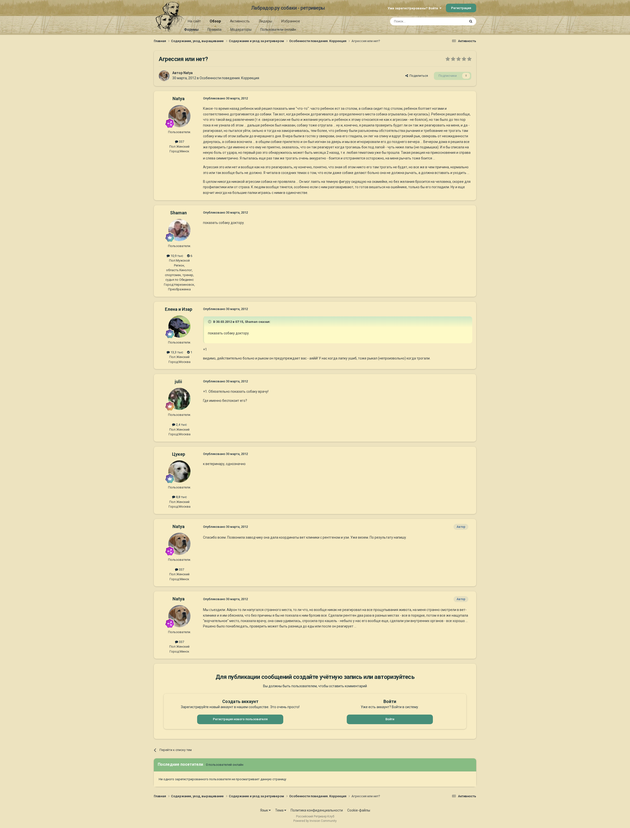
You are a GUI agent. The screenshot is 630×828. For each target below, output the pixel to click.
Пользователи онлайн (278, 29)
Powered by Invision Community (315, 821)
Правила (214, 29)
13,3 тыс (176, 352)
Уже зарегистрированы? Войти (414, 8)
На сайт (194, 21)
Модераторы (241, 29)
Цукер (178, 454)
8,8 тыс (181, 497)
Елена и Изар (178, 309)
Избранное (290, 21)
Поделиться (418, 76)
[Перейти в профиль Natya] (164, 75)
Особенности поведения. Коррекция (229, 78)
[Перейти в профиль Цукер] (179, 471)
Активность (240, 21)
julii (178, 381)
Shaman (178, 212)
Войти (389, 719)
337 (181, 141)
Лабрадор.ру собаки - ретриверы (288, 8)
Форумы (191, 29)
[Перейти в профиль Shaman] (179, 230)
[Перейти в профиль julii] (179, 399)
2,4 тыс (181, 424)
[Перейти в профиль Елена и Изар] (179, 326)
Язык (264, 810)
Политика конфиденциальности (317, 810)
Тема (279, 810)
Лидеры (265, 21)
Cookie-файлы (358, 810)
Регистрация (461, 8)
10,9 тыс (176, 256)
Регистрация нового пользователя (240, 719)
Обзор (215, 21)
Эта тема (452, 21)
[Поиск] (470, 21)
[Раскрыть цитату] (210, 322)
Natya (188, 73)
